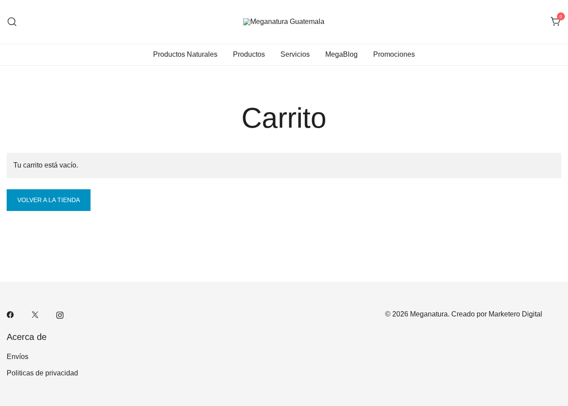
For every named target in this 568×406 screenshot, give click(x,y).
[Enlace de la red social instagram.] (59, 314)
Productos (249, 54)
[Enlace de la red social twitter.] (35, 314)
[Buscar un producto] (12, 22)
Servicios (295, 54)
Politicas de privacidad (42, 373)
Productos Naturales (185, 54)
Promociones (394, 54)
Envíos (17, 356)
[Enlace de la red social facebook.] (10, 314)
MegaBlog (341, 54)
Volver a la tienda (48, 199)
